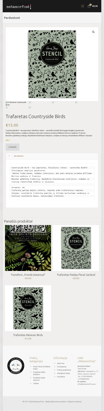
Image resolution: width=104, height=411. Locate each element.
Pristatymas (61, 367)
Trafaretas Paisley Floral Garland (76, 274)
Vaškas (36, 383)
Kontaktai (61, 377)
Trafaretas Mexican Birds (28, 335)
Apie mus (60, 363)
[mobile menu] (82, 6)
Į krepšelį (12, 147)
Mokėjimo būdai (63, 373)
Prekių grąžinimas (64, 370)
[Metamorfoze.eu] (19, 6)
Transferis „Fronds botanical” (28, 274)
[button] (93, 32)
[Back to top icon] (91, 405)
